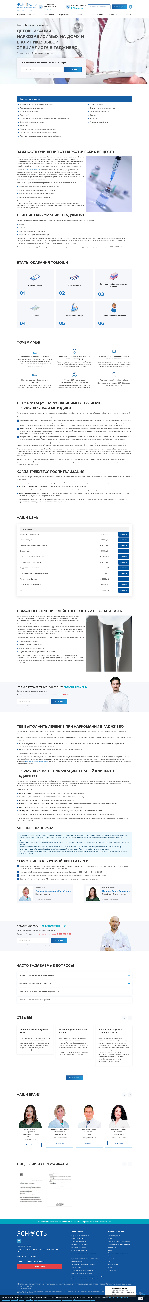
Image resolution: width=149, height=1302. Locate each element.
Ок (141, 1298)
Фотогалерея (112, 1247)
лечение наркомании (34, 170)
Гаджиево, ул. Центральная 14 (50, 5)
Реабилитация (97, 15)
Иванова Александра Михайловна (53, 891)
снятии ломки (42, 623)
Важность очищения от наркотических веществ (37, 105)
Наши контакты (113, 1264)
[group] (30, 1189)
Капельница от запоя (78, 1247)
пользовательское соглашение (49, 1300)
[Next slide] (130, 1017)
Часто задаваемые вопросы (100, 112)
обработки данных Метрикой (27, 1300)
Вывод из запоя (77, 1261)
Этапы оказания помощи (29, 112)
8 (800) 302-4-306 (30, 1256)
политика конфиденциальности (120, 1297)
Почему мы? (24, 115)
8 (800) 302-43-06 (78, 5)
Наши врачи (94, 119)
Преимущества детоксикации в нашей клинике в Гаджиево (41, 136)
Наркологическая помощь (28, 15)
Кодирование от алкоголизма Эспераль (85, 1279)
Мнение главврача (96, 105)
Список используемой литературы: (102, 108)
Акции (110, 1239)
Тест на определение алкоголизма (120, 1253)
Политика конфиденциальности (119, 1244)
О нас (110, 1267)
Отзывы (93, 115)
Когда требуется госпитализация (32, 122)
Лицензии (111, 1259)
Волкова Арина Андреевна (116, 891)
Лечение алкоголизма (79, 1241)
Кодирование (80, 15)
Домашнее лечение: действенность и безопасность (38, 129)
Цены (110, 1261)
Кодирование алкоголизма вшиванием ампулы (87, 1276)
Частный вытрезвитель (79, 1239)
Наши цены (24, 126)
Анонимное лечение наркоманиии (83, 1264)
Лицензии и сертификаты (99, 122)
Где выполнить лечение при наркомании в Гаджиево (38, 133)
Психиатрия (112, 15)
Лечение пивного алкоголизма (82, 1256)
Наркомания (64, 15)
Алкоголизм (49, 15)
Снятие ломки (76, 1267)
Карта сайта (112, 1270)
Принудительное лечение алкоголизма (85, 1259)
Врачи (110, 1250)
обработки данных (9, 1300)
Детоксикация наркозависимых (82, 1270)
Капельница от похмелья (79, 1244)
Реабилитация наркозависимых (36, 761)
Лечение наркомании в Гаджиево (32, 108)
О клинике (127, 15)
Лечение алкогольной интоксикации (83, 1253)
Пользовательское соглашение (119, 1241)
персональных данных (60, 74)
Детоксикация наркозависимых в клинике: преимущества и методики (45, 119)
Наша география (114, 1236)
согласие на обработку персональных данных (78, 1300)
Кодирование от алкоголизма (81, 1273)
